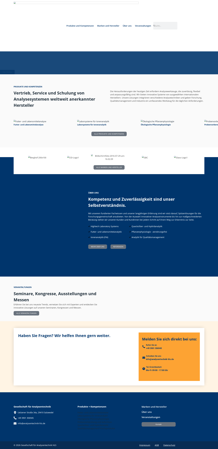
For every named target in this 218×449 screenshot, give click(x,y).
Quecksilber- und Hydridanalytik (93, 425)
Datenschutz (169, 445)
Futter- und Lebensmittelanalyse (93, 412)
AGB (157, 445)
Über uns (127, 25)
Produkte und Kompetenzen (80, 25)
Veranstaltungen (143, 25)
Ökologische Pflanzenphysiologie (93, 418)
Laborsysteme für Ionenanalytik (93, 415)
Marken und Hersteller (108, 25)
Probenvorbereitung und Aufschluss (95, 422)
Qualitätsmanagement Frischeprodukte (96, 428)
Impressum (144, 445)
